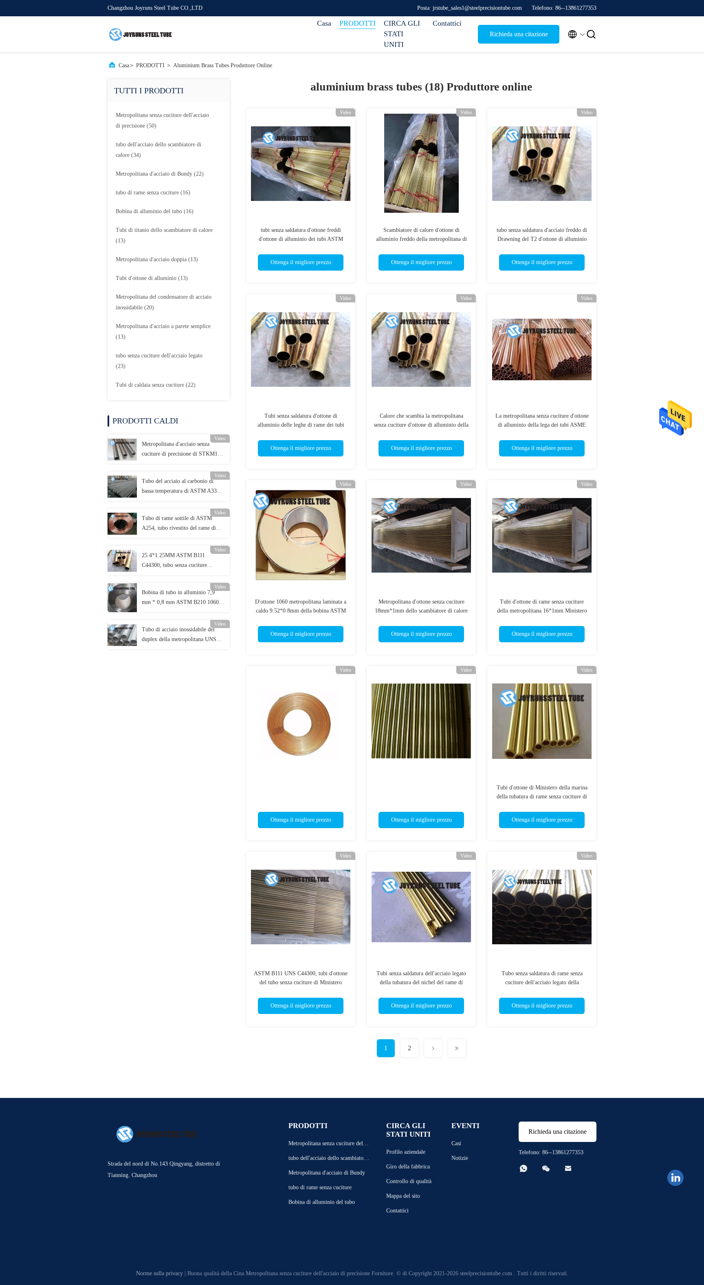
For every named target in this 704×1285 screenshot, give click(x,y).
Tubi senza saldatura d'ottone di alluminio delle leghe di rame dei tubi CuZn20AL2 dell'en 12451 (300, 425)
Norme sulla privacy (159, 1273)
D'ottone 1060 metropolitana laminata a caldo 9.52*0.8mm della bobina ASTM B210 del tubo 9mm (300, 611)
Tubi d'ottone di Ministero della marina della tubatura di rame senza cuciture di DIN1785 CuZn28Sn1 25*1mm (542, 797)
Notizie (459, 1158)
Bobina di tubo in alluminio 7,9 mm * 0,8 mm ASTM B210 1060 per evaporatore (180, 598)
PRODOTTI (357, 23)
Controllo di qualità (408, 1181)
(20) (163, 302)
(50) (162, 120)
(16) (153, 193)
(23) (159, 361)
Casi (456, 1143)
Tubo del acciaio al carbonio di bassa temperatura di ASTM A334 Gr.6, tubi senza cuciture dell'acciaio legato (181, 487)
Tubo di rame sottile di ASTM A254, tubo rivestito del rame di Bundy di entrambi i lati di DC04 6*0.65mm (180, 524)
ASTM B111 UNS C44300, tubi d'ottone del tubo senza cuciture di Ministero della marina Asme (301, 982)
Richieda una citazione (519, 34)
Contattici (447, 23)
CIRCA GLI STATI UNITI (402, 33)
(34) (158, 149)
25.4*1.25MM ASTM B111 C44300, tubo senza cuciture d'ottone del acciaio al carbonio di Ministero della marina (181, 561)
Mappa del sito (403, 1196)
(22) (160, 174)
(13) (164, 235)
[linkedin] (675, 1177)
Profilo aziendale (405, 1152)
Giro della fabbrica (408, 1167)
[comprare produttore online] (300, 720)
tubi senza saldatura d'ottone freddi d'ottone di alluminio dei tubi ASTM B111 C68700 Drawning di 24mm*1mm (301, 239)
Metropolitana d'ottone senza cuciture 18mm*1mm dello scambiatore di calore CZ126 (421, 611)
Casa (324, 23)
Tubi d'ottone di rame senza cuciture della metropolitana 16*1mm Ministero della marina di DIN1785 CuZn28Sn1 (542, 611)
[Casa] (140, 34)
